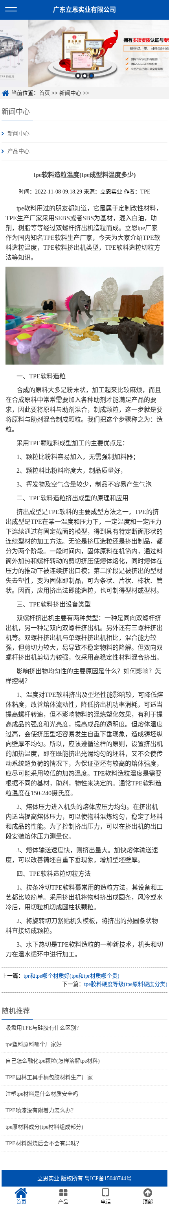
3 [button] (91, 75)
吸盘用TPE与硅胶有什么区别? (42, 1028)
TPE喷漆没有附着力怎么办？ (41, 1110)
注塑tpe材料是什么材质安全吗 (42, 1094)
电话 (106, 1202)
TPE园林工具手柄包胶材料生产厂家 (49, 1077)
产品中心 (18, 151)
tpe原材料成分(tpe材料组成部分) (44, 1127)
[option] (84, 53)
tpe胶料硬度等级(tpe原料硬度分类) (125, 984)
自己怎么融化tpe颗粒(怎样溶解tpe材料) (53, 1061)
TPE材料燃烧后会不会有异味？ (44, 1143)
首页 (44, 93)
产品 (63, 1202)
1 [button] (78, 75)
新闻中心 (70, 93)
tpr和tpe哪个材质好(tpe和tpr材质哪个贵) (71, 976)
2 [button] (84, 75)
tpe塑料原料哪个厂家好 (34, 1044)
